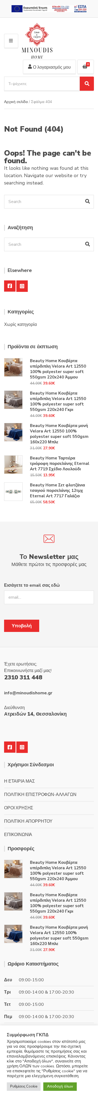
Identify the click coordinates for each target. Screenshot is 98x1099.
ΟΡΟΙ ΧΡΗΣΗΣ (18, 808)
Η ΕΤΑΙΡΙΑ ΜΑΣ (19, 781)
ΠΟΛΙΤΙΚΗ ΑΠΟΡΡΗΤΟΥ (28, 821)
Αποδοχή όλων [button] (60, 1086)
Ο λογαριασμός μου (51, 67)
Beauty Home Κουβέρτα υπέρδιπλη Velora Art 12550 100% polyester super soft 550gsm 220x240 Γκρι (58, 401)
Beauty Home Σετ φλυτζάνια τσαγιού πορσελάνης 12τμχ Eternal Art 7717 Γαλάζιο (57, 490)
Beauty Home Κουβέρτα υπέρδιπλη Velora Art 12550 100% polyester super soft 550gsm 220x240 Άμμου (58, 369)
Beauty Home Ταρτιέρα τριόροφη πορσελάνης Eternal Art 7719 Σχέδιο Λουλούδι (59, 463)
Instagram (22, 286)
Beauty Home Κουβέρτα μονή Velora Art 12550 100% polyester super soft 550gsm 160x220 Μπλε (59, 434)
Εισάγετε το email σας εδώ (32, 585)
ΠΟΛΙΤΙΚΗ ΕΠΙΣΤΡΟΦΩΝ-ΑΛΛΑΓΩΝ (40, 795)
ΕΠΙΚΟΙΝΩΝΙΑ (18, 835)
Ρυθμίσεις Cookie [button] (23, 1086)
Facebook (10, 286)
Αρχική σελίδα (16, 101)
